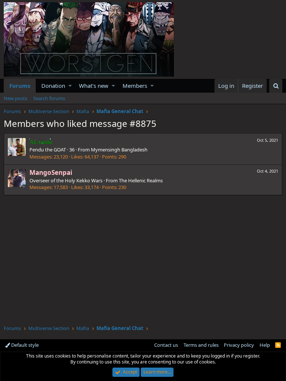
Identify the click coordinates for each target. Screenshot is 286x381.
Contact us (166, 345)
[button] (70, 86)
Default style (24, 345)
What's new (93, 85)
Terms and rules (201, 345)
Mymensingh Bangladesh (119, 149)
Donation (53, 85)
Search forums (49, 98)
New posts (15, 98)
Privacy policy (239, 345)
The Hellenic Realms (141, 180)
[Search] (275, 86)
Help (265, 345)
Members (135, 85)
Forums (19, 85)
